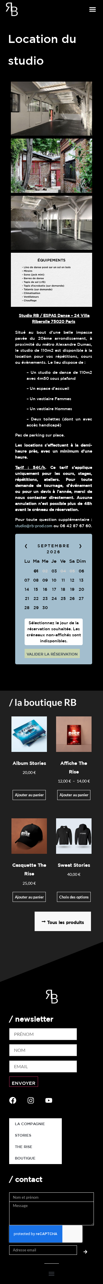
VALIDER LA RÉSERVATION (52, 654)
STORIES (23, 1135)
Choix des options (74, 897)
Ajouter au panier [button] (29, 897)
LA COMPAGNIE (30, 1124)
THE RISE (23, 1147)
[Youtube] (48, 1100)
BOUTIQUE (25, 1158)
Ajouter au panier (29, 795)
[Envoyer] (85, 1250)
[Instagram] (30, 1100)
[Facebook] (12, 1100)
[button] (92, 9)
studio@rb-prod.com (33, 525)
